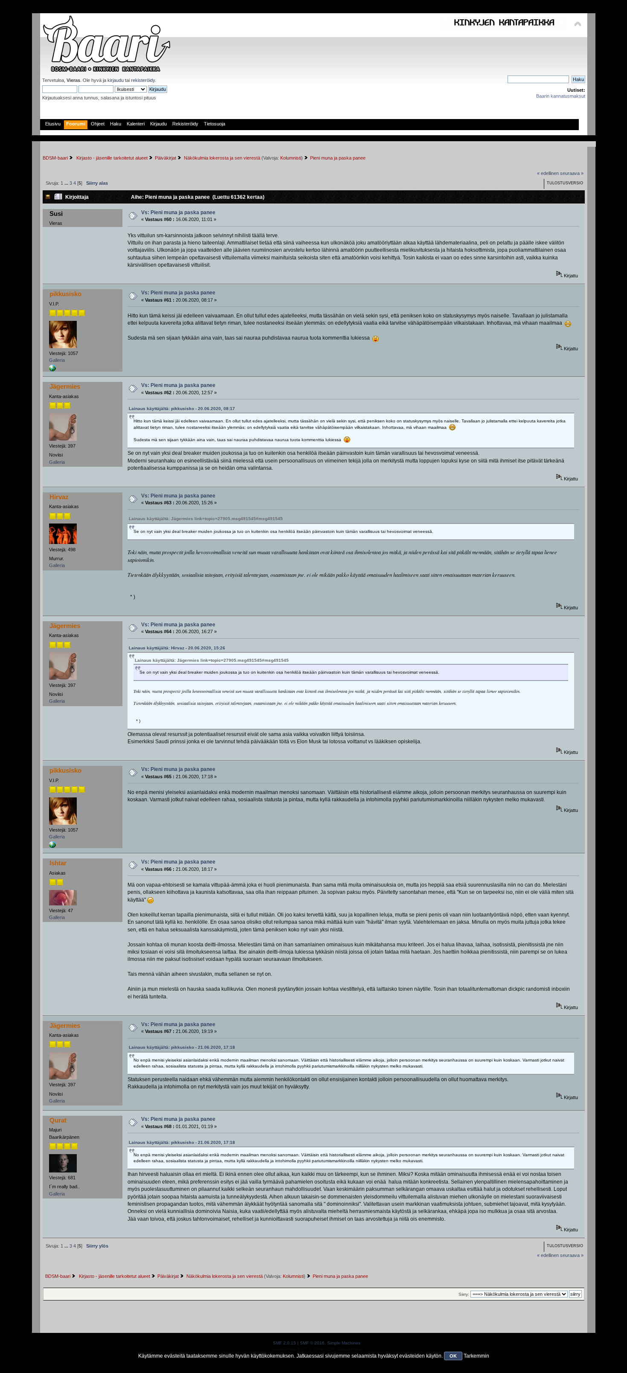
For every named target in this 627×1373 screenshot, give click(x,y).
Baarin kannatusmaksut (560, 96)
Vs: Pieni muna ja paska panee (178, 212)
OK (453, 1355)
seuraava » (571, 173)
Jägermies (64, 386)
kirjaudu (115, 80)
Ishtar (58, 863)
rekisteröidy (143, 80)
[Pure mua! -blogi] (52, 369)
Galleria (57, 360)
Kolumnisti (290, 157)
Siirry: (464, 1294)
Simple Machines (343, 1343)
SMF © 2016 (312, 1343)
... (67, 183)
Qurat (58, 1120)
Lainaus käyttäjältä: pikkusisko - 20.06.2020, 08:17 (182, 408)
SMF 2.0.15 (284, 1343)
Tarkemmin (476, 1356)
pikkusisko (65, 293)
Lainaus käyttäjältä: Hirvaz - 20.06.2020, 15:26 (177, 648)
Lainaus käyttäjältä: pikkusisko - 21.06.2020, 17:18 (182, 1047)
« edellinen (548, 173)
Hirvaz (59, 496)
